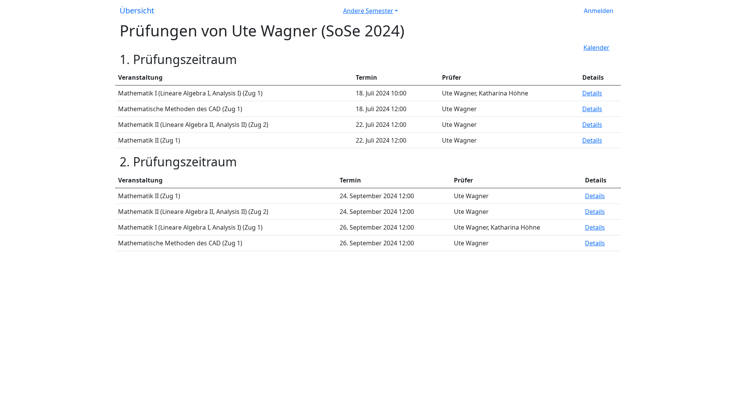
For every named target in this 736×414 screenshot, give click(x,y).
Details (592, 93)
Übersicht (137, 10)
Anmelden (598, 11)
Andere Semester (368, 11)
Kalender (596, 47)
